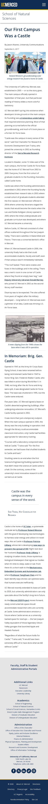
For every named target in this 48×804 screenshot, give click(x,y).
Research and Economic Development (23, 747)
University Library (23, 693)
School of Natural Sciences (16, 16)
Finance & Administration (23, 739)
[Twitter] (18, 770)
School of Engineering (23, 704)
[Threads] (34, 770)
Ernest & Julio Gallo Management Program (23, 712)
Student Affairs (23, 744)
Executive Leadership (23, 691)
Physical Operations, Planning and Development (23, 742)
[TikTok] (28, 770)
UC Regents (18, 794)
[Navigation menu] (43, 5)
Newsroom (23, 688)
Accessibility (29, 794)
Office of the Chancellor (23, 728)
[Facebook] (13, 771)
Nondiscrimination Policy (19, 799)
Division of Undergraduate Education (23, 718)
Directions (36, 784)
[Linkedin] (23, 771)
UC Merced (23, 685)
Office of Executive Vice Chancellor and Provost (23, 730)
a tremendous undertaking (32, 118)
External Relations (23, 736)
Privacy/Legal (22, 789)
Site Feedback (35, 789)
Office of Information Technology (23, 750)
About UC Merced (23, 784)
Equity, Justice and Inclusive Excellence (23, 733)
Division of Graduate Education (23, 715)
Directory (10, 789)
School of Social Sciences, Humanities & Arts (23, 709)
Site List (35, 799)
